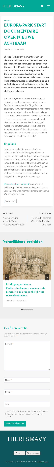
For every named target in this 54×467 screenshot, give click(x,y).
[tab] (22, 309)
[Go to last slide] (7, 277)
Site (7, 404)
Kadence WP (42, 461)
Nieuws (7, 21)
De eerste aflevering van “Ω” (17, 184)
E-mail (8, 392)
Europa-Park (10, 201)
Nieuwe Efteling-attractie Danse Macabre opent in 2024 (13, 219)
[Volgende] (47, 277)
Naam (8, 380)
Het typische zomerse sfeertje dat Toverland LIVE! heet (41, 219)
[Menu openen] (48, 6)
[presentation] (27, 263)
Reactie (9, 344)
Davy (10, 50)
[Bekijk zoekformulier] (42, 6)
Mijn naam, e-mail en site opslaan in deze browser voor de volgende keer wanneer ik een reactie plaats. (27, 414)
